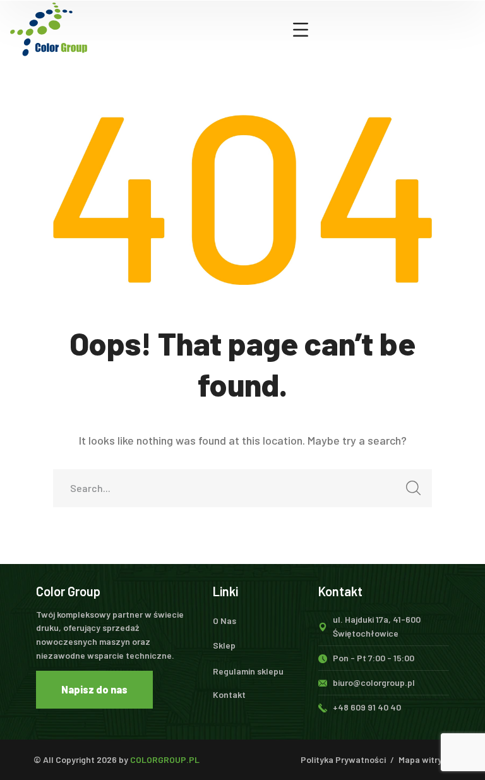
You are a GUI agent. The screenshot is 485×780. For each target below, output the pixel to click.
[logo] (48, 28)
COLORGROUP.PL (165, 759)
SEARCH (413, 488)
